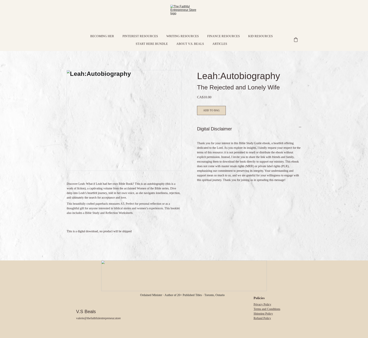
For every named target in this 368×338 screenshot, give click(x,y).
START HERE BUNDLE (152, 43)
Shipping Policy (263, 313)
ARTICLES (219, 43)
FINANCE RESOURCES (223, 36)
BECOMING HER (102, 36)
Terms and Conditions (267, 309)
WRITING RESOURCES (182, 36)
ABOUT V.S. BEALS (190, 43)
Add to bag (211, 110)
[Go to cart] (295, 40)
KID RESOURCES (260, 36)
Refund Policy (262, 318)
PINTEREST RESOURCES (140, 36)
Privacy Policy (262, 304)
